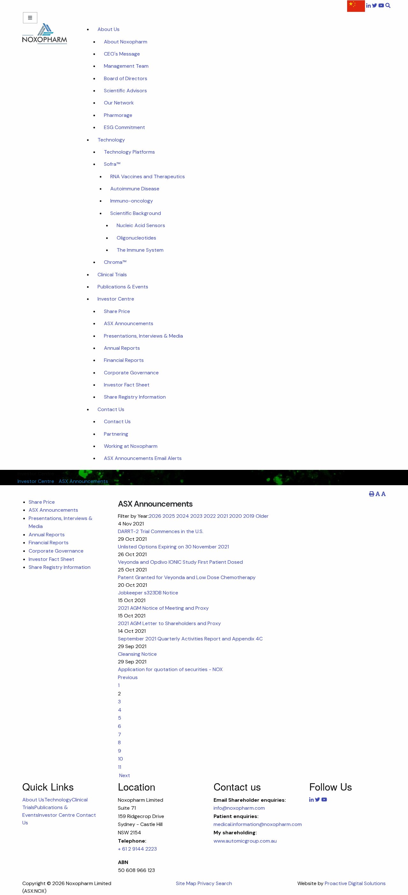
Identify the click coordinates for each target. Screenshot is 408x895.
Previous (128, 677)
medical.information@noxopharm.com (258, 824)
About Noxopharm (125, 41)
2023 (196, 516)
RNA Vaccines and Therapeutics (147, 176)
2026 (155, 516)
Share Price (117, 311)
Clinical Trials (112, 274)
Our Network (119, 102)
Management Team (126, 66)
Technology (111, 139)
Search (224, 883)
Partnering (116, 434)
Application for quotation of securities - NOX (170, 669)
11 (119, 767)
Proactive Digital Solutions (355, 883)
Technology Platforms (129, 152)
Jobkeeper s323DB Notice (148, 592)
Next (124, 775)
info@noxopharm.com (239, 808)
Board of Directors (125, 78)
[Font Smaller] (377, 494)
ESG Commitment (124, 127)
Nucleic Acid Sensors (141, 225)
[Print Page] (371, 494)
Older (262, 516)
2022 (210, 516)
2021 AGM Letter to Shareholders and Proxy (169, 623)
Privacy (206, 883)
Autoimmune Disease (134, 188)
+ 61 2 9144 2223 (137, 848)
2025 (169, 516)
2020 (235, 516)
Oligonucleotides (136, 237)
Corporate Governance (131, 372)
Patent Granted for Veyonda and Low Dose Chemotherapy (187, 577)
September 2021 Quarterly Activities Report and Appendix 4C (190, 638)
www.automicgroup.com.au (245, 841)
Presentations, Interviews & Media (143, 336)
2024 (182, 516)
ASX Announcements (128, 323)
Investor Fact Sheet (126, 384)
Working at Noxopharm (130, 446)
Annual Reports (122, 348)
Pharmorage (118, 115)
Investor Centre (116, 298)
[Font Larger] (383, 494)
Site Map (186, 883)
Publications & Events (123, 286)
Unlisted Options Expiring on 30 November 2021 (173, 546)
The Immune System (140, 250)
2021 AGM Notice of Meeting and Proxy (163, 608)
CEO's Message (122, 53)
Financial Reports (124, 360)
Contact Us (111, 409)
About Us (109, 29)
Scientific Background (135, 213)
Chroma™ (115, 262)
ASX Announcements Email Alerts (143, 458)
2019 (248, 516)
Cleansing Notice (137, 654)
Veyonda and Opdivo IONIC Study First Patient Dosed (180, 562)
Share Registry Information (135, 397)
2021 (222, 516)
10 (120, 758)
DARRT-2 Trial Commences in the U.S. (160, 531)
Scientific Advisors (125, 90)
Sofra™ (112, 164)
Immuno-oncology (131, 200)
